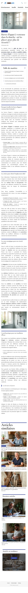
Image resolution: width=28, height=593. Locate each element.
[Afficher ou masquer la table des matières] (21, 68)
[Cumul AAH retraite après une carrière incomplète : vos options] (14, 508)
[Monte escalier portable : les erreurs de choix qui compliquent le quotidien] (14, 479)
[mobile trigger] (2, 3)
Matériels (4, 31)
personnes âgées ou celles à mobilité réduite (13, 52)
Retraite (14, 558)
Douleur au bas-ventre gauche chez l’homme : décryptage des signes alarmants (13, 543)
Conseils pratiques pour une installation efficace (14, 80)
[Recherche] (22, 3)
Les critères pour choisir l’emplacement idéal (13, 75)
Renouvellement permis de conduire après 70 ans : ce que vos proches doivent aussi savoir (14, 448)
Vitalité (5, 540)
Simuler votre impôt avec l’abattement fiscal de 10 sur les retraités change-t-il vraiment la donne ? (14, 562)
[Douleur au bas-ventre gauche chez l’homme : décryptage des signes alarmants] (14, 532)
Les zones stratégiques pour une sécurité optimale (14, 78)
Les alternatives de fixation (11, 83)
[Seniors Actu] (9, 3)
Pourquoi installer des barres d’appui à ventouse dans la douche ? (14, 72)
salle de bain (18, 48)
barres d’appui (7, 54)
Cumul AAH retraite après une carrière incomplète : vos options (13, 518)
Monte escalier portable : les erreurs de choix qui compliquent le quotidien (13, 488)
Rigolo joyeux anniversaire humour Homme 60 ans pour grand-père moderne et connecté (13, 468)
